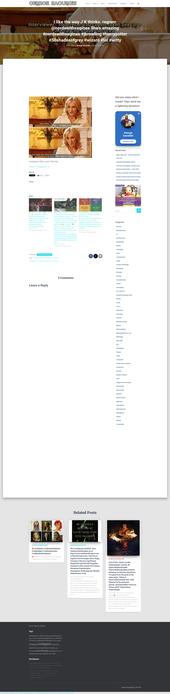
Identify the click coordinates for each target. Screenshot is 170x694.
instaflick (54, 640)
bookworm (35, 638)
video (50, 653)
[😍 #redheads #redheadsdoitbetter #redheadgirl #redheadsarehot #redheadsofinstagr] (46, 531)
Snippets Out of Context (123, 382)
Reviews (118, 371)
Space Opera (120, 390)
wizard (56, 261)
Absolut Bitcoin (121, 230)
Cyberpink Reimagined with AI (125, 162)
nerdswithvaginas (43, 261)
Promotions (120, 367)
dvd (51, 638)
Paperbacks (120, 348)
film (57, 638)
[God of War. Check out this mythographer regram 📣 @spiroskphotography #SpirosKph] (123, 538)
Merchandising (121, 329)
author (44, 636)
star (47, 653)
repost (41, 653)
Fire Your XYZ (120, 291)
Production (119, 359)
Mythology (119, 337)
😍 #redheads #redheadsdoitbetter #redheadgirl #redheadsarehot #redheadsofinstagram (46, 551)
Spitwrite (119, 394)
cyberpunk (46, 638)
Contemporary (120, 257)
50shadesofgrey (38, 258)
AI (117, 234)
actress (34, 636)
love (34, 648)
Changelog (119, 249)
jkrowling (32, 261)
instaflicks (58, 640)
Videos (118, 416)
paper (56, 648)
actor (30, 636)
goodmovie (41, 640)
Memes (118, 325)
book (60, 636)
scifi (44, 654)
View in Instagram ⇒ (39, 166)
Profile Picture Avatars (123, 363)
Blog (87, 3)
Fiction (118, 283)
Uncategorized (120, 409)
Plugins (118, 352)
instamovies (55, 644)
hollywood (48, 640)
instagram (55, 258)
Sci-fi (117, 378)
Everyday (119, 272)
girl (37, 640)
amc (39, 636)
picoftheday (52, 651)
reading (31, 653)
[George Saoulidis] (52, 3)
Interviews (119, 314)
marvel (38, 648)
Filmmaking (120, 287)
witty (51, 261)
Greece (118, 299)
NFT (117, 344)
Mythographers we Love (123, 333)
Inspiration (119, 310)
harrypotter (47, 258)
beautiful (48, 636)
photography (32, 651)
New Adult (119, 340)
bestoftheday (54, 636)
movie (42, 648)
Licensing (123, 3)
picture (57, 651)
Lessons (118, 318)
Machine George (121, 321)
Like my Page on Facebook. (37, 626)
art (41, 636)
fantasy (54, 638)
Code (118, 253)
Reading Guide (112, 3)
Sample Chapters (121, 375)
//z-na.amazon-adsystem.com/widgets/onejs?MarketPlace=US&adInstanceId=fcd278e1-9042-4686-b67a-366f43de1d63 (37, 693)
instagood (33, 644)
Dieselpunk (119, 268)
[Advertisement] (85, 73)
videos (54, 653)
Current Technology (122, 264)
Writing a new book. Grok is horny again (128, 173)
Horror (118, 306)
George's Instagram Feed (44, 254)
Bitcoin (118, 245)
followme (33, 640)
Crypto (118, 261)
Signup (132, 3)
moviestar (52, 648)
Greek (118, 302)
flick (30, 640)
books (30, 638)
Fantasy (118, 276)
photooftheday (42, 651)
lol (36, 261)
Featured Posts (121, 280)
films (60, 638)
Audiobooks (120, 242)
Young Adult (120, 424)
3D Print (118, 226)
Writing (118, 420)
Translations (120, 405)
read (61, 651)
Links (102, 3)
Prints (118, 356)
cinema (40, 638)
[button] (89, 3)
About (95, 3)
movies (46, 648)
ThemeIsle (138, 687)
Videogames (120, 413)
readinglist (36, 653)
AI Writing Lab (120, 238)
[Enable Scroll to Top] (166, 690)
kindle (30, 648)
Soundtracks (120, 386)
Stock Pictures (120, 397)
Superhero (119, 401)
